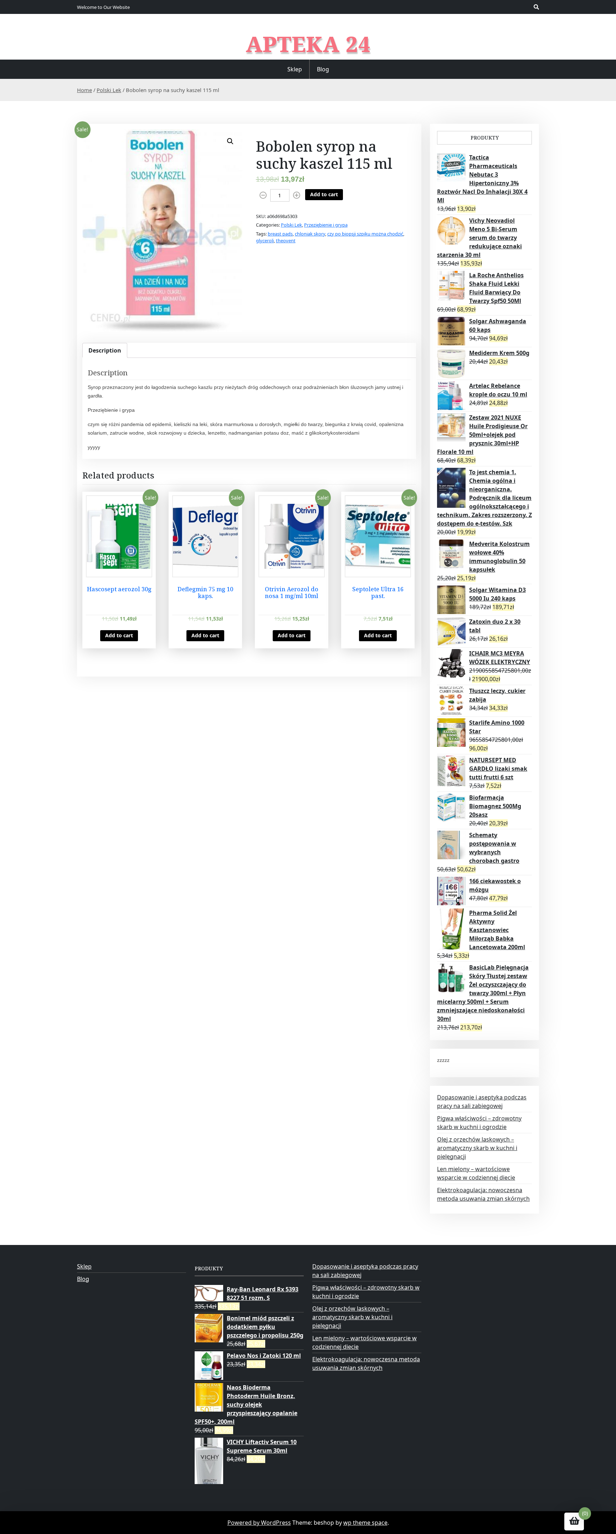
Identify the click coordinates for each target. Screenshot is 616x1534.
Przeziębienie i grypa (326, 225)
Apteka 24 (308, 44)
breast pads (280, 234)
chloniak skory (310, 234)
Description (104, 350)
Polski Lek (109, 89)
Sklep (294, 69)
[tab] (104, 350)
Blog (323, 69)
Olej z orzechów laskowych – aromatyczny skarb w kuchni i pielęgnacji (477, 1147)
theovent (286, 240)
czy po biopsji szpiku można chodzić (365, 234)
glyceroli (265, 240)
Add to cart (324, 194)
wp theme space (365, 1523)
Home (84, 89)
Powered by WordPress (259, 1523)
